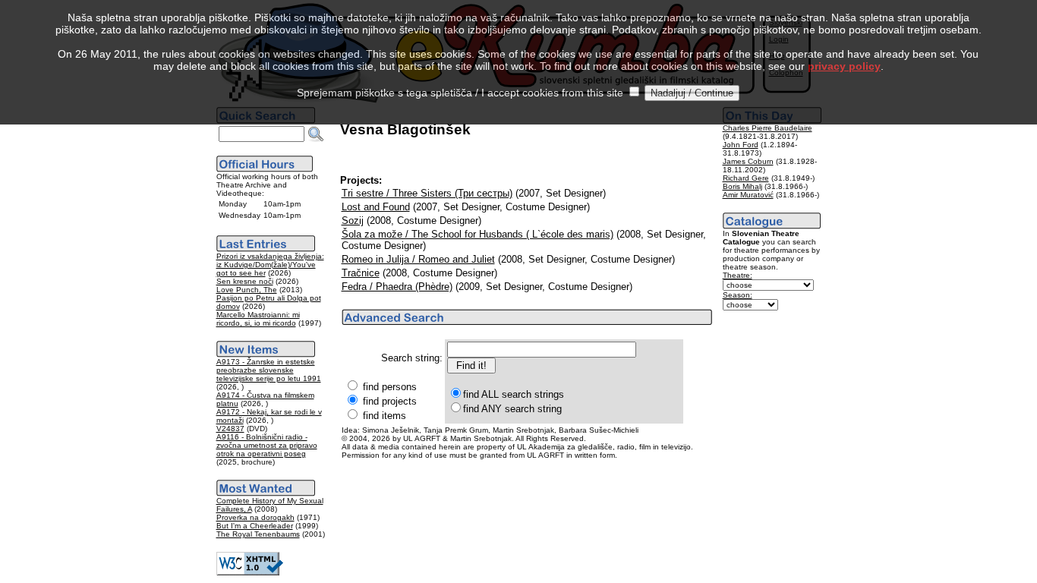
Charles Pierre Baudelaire (767, 128)
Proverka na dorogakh (255, 517)
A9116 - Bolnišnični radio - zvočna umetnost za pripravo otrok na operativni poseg (266, 445)
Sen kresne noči (244, 281)
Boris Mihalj (742, 186)
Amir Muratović (748, 195)
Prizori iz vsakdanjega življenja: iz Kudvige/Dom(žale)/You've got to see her (270, 264)
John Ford (740, 144)
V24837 (230, 428)
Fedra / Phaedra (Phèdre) (397, 286)
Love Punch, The (246, 289)
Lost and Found (376, 207)
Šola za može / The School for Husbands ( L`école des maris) (477, 234)
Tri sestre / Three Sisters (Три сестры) (427, 193)
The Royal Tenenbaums (258, 534)
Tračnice (361, 273)
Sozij (353, 220)
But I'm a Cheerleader (254, 526)
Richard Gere (746, 178)
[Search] (315, 134)
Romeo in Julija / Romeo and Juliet (418, 259)
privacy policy (844, 66)
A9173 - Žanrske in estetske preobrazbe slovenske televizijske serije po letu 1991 (268, 370)
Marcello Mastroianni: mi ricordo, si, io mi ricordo (258, 318)
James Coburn (748, 161)
